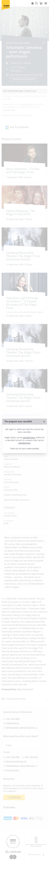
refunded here (29, 437)
